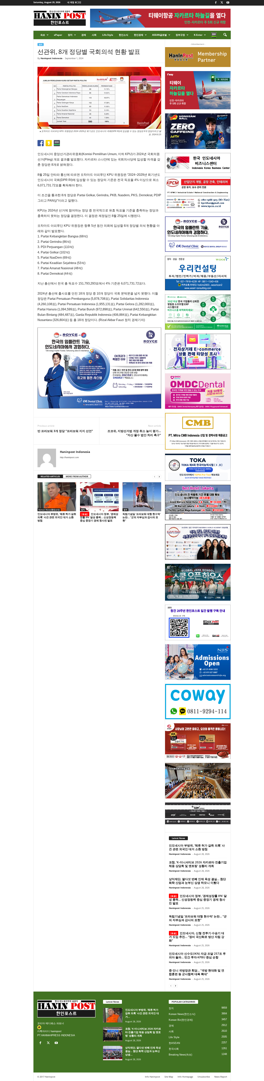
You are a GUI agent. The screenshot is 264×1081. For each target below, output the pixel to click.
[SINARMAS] (198, 542)
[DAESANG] (198, 741)
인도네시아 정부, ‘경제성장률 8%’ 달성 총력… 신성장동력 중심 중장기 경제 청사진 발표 (99, 517)
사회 (94, 35)
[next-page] (159, 477)
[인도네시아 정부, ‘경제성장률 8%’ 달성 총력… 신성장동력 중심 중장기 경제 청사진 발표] (99, 496)
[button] (225, 35)
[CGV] (198, 813)
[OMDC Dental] (198, 391)
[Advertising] (99, 367)
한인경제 (138, 35)
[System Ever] (198, 312)
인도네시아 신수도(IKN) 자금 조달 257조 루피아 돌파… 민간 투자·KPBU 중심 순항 (197, 955)
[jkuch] (198, 780)
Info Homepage (185, 1076)
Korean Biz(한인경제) (181, 1019)
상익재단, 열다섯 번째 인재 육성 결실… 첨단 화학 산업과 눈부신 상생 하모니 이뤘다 (197, 881)
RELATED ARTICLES (50, 476)
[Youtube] (228, 3)
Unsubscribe (204, 1076)
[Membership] (198, 57)
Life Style (107, 35)
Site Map (168, 1076)
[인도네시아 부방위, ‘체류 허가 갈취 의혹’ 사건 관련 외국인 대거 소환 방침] (56, 496)
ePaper (58, 35)
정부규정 (180, 35)
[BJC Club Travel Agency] (198, 502)
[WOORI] (198, 273)
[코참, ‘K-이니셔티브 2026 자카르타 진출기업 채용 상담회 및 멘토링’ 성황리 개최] (112, 1034)
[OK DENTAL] (198, 234)
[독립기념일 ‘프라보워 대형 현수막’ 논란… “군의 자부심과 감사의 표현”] (142, 496)
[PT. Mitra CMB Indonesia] (198, 431)
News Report (220, 1076)
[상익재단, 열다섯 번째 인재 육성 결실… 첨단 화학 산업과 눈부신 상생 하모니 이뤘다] (112, 1053)
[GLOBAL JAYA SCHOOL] (198, 582)
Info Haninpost (152, 1076)
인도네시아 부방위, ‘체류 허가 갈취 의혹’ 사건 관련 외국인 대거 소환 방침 (56, 517)
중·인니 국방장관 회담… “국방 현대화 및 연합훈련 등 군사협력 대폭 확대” (196, 972)
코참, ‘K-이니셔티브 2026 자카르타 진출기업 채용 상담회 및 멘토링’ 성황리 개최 (198, 864)
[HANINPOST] (198, 622)
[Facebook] (216, 3)
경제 (83, 35)
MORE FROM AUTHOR (77, 476)
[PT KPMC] (198, 194)
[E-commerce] (198, 351)
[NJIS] (198, 662)
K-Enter (198, 35)
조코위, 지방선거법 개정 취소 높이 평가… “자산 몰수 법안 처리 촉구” (134, 433)
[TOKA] (198, 467)
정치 (70, 35)
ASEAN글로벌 (159, 35)
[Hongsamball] (198, 131)
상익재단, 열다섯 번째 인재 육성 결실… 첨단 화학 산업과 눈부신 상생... (143, 1051)
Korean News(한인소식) (49, 509)
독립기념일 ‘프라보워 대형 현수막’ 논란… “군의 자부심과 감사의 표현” (142, 517)
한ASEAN (174, 1043)
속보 (42, 35)
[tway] (198, 90)
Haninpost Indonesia (51, 58)
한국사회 (174, 1048)
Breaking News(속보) (180, 1054)
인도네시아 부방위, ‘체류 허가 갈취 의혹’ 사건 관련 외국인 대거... (142, 1013)
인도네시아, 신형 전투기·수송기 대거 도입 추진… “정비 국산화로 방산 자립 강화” (196, 936)
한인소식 (123, 35)
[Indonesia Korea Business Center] (198, 163)
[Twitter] (222, 3)
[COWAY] (198, 701)
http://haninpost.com (69, 457)
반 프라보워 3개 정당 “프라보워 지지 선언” (65, 431)
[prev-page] (155, 477)
